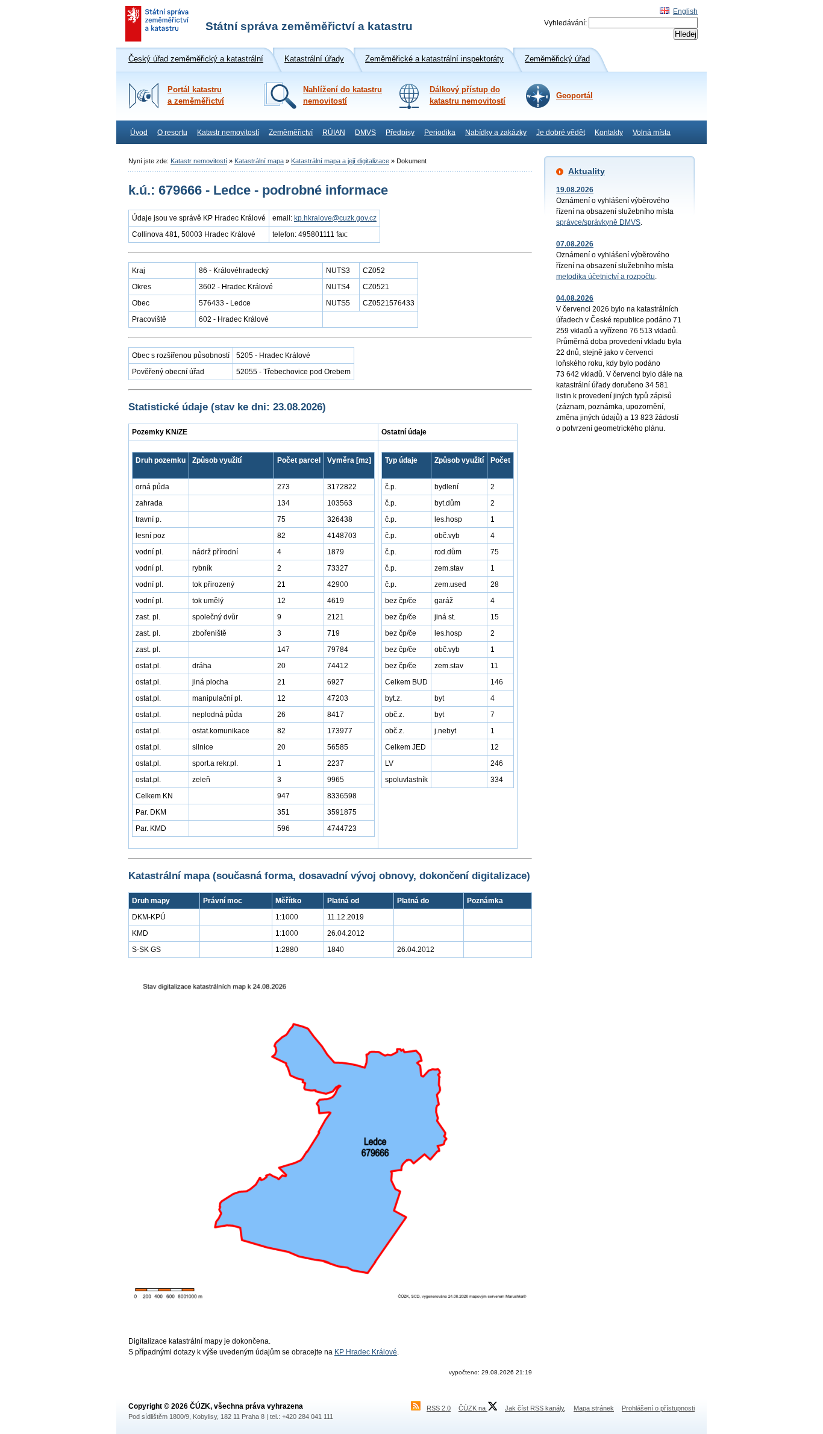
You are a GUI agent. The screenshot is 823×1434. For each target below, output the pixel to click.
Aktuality (586, 171)
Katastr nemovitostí (228, 132)
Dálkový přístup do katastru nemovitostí (467, 95)
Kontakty (609, 132)
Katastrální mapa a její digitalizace (340, 160)
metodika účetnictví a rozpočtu (605, 276)
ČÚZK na (472, 1408)
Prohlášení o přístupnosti (658, 1408)
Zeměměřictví (291, 132)
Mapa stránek (594, 1408)
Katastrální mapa (259, 160)
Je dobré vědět (560, 132)
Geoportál (574, 96)
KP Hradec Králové (365, 1352)
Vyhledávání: (565, 23)
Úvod (139, 132)
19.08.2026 (574, 190)
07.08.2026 (574, 244)
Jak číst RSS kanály (534, 1408)
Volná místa (652, 132)
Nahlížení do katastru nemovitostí (342, 95)
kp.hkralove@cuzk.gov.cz (335, 218)
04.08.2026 (574, 298)
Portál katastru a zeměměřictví (195, 95)
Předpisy (400, 132)
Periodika (439, 132)
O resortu (172, 132)
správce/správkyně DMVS (598, 222)
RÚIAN (333, 132)
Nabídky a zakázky (496, 132)
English (685, 11)
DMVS (365, 132)
